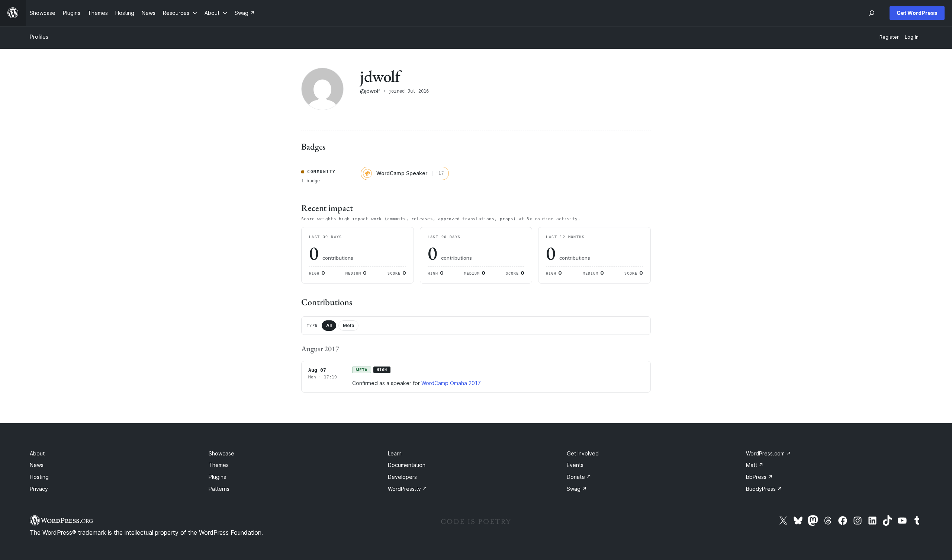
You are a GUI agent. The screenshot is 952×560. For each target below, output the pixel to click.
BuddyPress (764, 489)
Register (889, 37)
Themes (219, 465)
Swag (577, 489)
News (37, 465)
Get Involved (583, 453)
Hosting (39, 477)
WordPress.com (768, 453)
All (329, 325)
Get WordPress (917, 13)
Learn (395, 453)
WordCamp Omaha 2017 (451, 383)
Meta (348, 325)
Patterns (219, 489)
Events (575, 465)
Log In (912, 37)
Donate (579, 477)
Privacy (39, 489)
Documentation (406, 465)
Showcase (221, 453)
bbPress (759, 477)
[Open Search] (871, 13)
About (37, 453)
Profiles (39, 36)
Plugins (217, 477)
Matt (754, 465)
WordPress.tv (407, 489)
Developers (402, 477)
